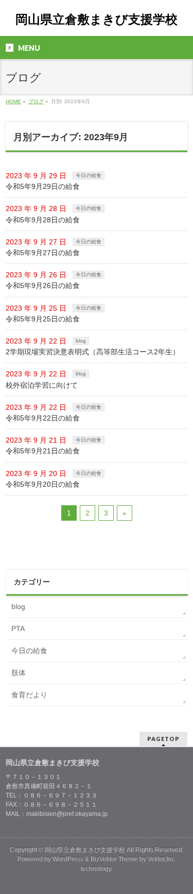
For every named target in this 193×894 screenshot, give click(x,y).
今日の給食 (88, 175)
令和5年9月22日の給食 (43, 418)
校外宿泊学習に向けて (42, 385)
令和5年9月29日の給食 (43, 186)
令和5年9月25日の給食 (43, 319)
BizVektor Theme (114, 859)
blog (81, 341)
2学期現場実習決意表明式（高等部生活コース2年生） (93, 352)
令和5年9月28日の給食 (43, 220)
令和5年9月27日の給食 (43, 253)
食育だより (29, 695)
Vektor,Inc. (162, 859)
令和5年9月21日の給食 (43, 451)
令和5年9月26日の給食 (43, 285)
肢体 (18, 673)
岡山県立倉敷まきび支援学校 (96, 19)
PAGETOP (163, 738)
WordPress (67, 859)
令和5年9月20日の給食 (43, 484)
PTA (18, 628)
